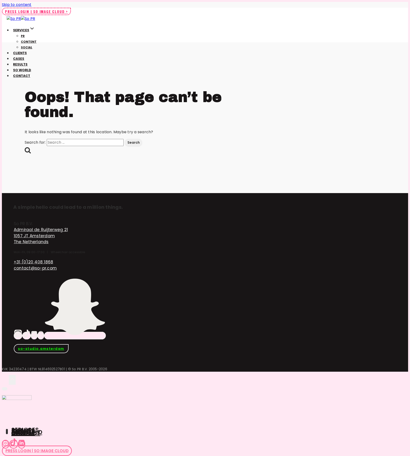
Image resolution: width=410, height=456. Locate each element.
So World (22, 70)
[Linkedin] (21, 444)
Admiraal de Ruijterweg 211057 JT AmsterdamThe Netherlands (41, 236)
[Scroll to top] (5, 380)
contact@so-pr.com (35, 268)
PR (23, 36)
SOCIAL (26, 47)
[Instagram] (18, 335)
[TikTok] (26, 335)
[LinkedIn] (34, 335)
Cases (18, 59)
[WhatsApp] (40, 335)
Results (20, 64)
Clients (20, 53)
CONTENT (29, 42)
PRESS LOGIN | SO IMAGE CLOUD (37, 451)
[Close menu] (4, 388)
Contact (21, 76)
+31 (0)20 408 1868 (33, 262)
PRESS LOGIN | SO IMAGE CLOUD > (36, 11)
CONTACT (25, 433)
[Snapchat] (75, 335)
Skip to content (17, 4)
